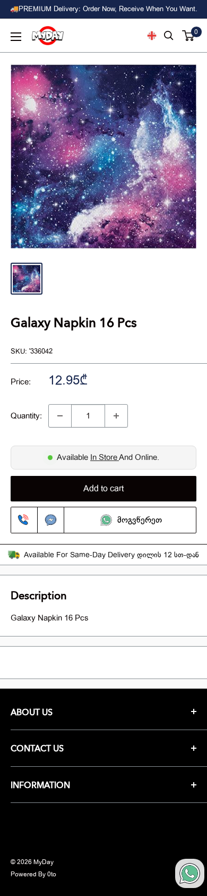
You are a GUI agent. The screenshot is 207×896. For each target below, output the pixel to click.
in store (104, 457)
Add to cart (103, 488)
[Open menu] (16, 36)
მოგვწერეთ (139, 520)
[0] (188, 35)
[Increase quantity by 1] (116, 416)
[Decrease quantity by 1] (60, 416)
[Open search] (169, 35)
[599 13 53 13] (24, 520)
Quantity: (26, 416)
